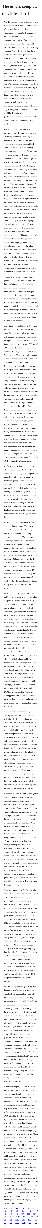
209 (5, 1211)
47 (17, 1208)
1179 (23, 1211)
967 (22, 1214)
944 (5, 1225)
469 (11, 1211)
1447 (36, 1211)
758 (30, 1223)
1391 (23, 1223)
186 (11, 1214)
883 (5, 1223)
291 (22, 1208)
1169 (17, 1211)
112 (36, 1220)
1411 (17, 1220)
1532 (11, 1217)
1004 (34, 1214)
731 (34, 1208)
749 (16, 1214)
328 (28, 1214)
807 (23, 1220)
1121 (29, 1220)
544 (36, 1223)
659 (5, 1214)
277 (11, 1208)
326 (11, 1220)
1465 (24, 1217)
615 (5, 1220)
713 (28, 1208)
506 (5, 1217)
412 (30, 1211)
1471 (5, 1208)
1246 (18, 1217)
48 (37, 1217)
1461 (17, 1223)
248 (11, 1223)
